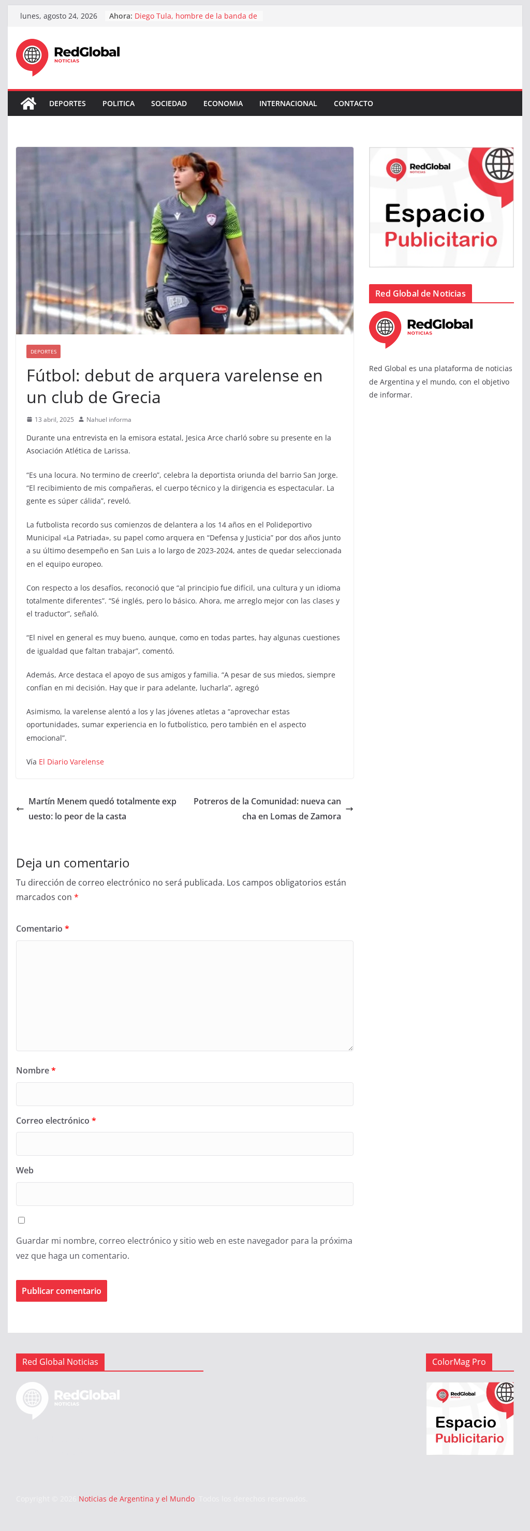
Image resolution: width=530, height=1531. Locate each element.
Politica (118, 103)
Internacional (288, 103)
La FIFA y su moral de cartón (183, 15)
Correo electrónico (56, 1120)
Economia (223, 103)
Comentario (42, 928)
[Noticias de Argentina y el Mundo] (28, 103)
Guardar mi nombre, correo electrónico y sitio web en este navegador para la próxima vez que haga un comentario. (184, 1248)
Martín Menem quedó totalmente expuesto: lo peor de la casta (102, 809)
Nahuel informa (108, 419)
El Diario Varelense (71, 762)
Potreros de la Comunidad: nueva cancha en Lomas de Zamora (267, 809)
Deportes (67, 103)
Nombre (36, 1070)
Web (25, 1170)
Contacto (353, 103)
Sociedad (169, 103)
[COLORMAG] (421, 317)
